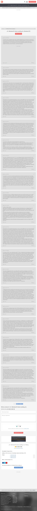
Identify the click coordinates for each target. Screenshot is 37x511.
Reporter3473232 (6, 337)
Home (14, 495)
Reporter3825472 (6, 306)
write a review (33, 7)
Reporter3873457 (6, 81)
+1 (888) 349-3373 (13, 457)
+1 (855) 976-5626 (13, 456)
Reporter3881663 (6, 155)
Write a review (32, 1)
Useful (5, 76)
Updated (33, 490)
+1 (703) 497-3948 (13, 455)
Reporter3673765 (6, 386)
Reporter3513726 (6, 287)
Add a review (18, 33)
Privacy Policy (15, 498)
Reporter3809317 (6, 121)
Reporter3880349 (6, 67)
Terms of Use (15, 497)
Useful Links (15, 502)
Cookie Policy (15, 499)
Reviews (3, 28)
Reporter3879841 (6, 174)
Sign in (27, 1)
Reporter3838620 (6, 250)
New (31, 490)
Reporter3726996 (6, 205)
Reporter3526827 (6, 269)
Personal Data (15, 501)
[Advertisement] (18, 17)
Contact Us (26, 495)
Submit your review (18, 432)
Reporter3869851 (6, 97)
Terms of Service (26, 506)
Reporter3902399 (6, 367)
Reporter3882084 (6, 37)
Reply (33, 62)
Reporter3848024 (6, 192)
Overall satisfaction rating (18, 448)
